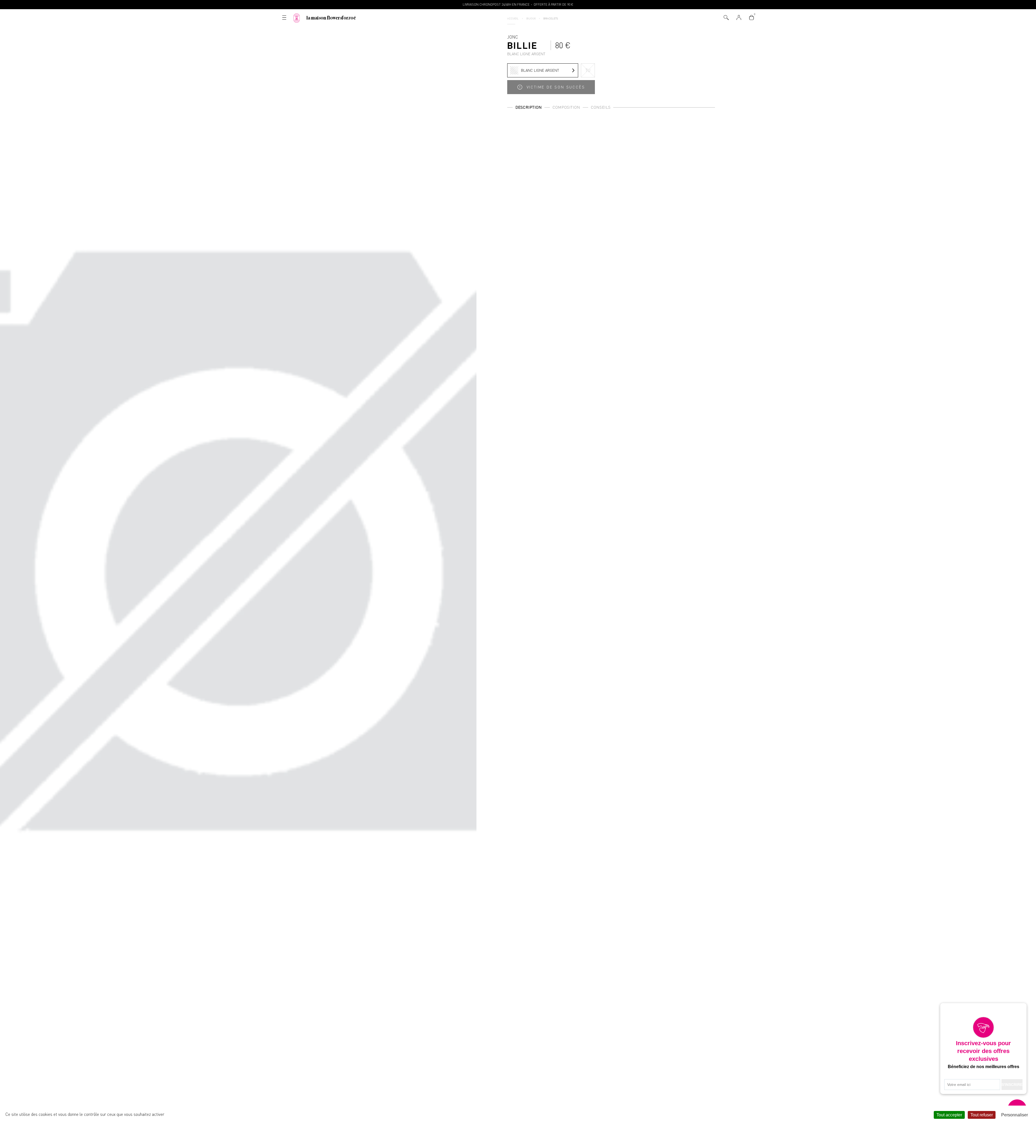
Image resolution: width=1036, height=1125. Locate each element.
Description (528, 107)
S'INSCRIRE (1012, 1084)
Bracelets (550, 18)
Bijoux (531, 18)
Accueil (513, 18)
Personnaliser (1014, 1115)
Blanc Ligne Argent (540, 70)
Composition (566, 107)
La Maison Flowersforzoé (331, 17)
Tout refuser (981, 1115)
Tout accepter (949, 1115)
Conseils (601, 107)
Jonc (526, 45)
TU (588, 70)
